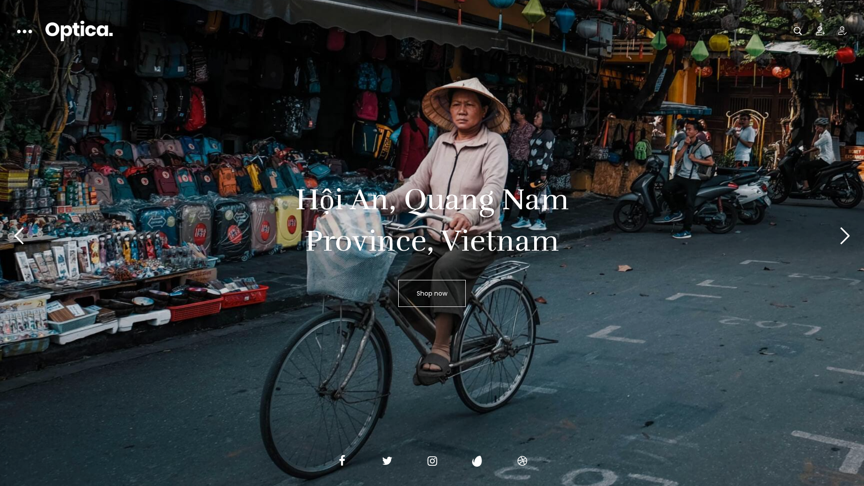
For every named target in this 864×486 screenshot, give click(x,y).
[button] (845, 235)
